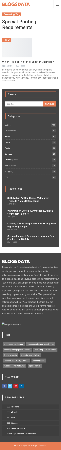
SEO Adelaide (12, 412)
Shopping (9, 171)
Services (8, 154)
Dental (7, 148)
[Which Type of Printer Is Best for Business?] (17, 47)
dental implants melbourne (45, 350)
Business (8, 125)
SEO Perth (11, 418)
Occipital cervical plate (30, 355)
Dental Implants (10, 355)
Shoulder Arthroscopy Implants (16, 361)
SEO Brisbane (12, 423)
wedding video (38, 361)
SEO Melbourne (13, 407)
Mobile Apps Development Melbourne (21, 434)
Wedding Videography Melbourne (41, 344)
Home (7, 142)
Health (7, 136)
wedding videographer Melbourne (17, 350)
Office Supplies (11, 160)
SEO (6, 177)
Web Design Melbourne (16, 428)
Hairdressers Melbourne (13, 344)
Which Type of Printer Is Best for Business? (28, 61)
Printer (6, 40)
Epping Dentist (34, 366)
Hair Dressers (10, 166)
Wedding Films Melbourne (14, 366)
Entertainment (10, 131)
